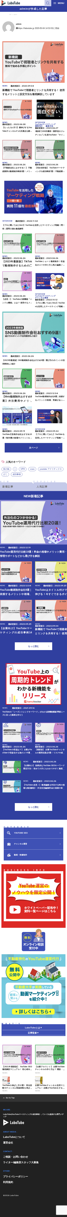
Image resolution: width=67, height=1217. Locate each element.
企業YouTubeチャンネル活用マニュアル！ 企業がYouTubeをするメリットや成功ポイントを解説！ (50, 1088)
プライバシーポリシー (15, 1176)
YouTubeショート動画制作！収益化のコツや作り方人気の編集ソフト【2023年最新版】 (50, 265)
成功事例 (17, 474)
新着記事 (7, 486)
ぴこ (5, 474)
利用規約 (8, 1182)
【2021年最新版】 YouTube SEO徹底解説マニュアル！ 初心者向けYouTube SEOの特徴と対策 (17, 1069)
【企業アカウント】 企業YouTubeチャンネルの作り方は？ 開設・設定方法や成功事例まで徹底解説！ (50, 1069)
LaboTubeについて (14, 1137)
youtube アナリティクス (51, 469)
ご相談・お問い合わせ (15, 1156)
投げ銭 (6, 469)
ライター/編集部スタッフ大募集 (21, 1162)
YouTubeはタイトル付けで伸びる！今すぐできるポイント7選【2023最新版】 (51, 594)
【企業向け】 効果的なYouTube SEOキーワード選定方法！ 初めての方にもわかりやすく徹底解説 (44, 768)
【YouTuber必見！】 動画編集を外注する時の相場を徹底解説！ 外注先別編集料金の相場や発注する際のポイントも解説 (44, 788)
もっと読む (33, 646)
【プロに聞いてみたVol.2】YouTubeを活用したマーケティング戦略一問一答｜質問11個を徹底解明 (50, 306)
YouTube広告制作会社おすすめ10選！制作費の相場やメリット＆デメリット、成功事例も (17, 438)
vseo (32, 469)
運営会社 (8, 1142)
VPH (23, 469)
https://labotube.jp (26, 28)
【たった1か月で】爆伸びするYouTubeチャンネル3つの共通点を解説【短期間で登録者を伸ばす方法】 (17, 131)
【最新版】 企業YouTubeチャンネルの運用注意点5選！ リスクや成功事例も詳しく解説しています (50, 753)
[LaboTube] (13, 1122)
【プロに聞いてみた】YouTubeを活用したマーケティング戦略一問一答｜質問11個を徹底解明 (50, 438)
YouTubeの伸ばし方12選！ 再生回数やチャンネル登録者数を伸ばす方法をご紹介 (17, 1088)
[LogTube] (11, 3)
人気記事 (42, 486)
